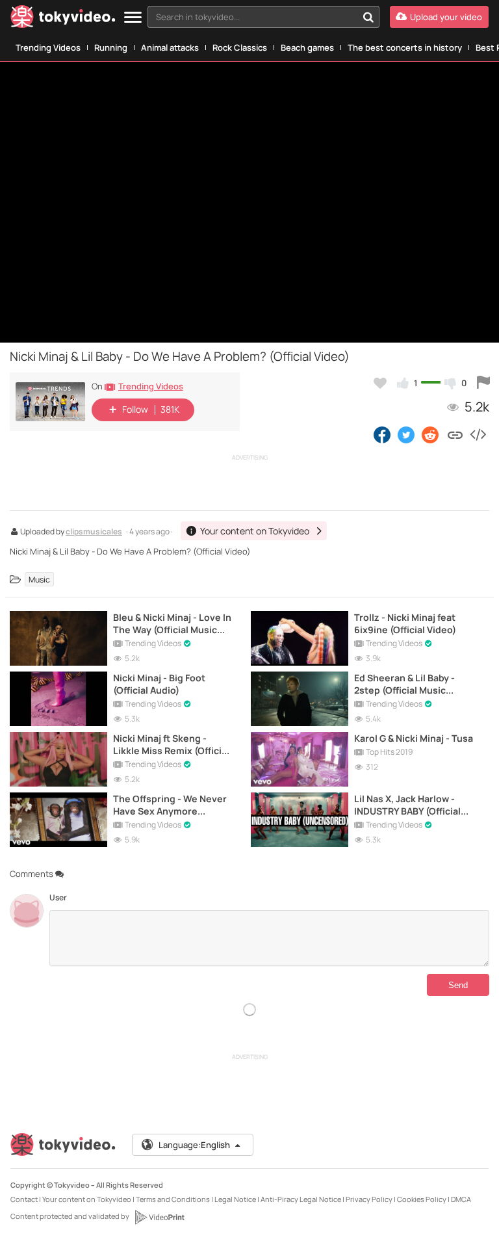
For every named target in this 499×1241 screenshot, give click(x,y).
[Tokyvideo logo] (63, 19)
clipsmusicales (94, 532)
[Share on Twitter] (406, 434)
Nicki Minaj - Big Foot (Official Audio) (159, 684)
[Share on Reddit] (431, 434)
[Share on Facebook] (382, 434)
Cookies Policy (421, 1199)
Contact (24, 1199)
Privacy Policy (369, 1199)
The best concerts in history (405, 47)
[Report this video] (483, 383)
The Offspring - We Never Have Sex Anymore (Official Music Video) (170, 804)
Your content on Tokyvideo (86, 1199)
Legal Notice (235, 1199)
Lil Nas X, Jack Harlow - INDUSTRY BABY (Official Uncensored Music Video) (412, 804)
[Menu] (132, 18)
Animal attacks (170, 47)
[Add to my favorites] (380, 383)
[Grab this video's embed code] (477, 434)
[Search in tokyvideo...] (368, 17)
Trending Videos (48, 47)
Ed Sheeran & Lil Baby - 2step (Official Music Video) (404, 684)
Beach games (307, 47)
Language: (194, 1145)
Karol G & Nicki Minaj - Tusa (413, 738)
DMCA (461, 1199)
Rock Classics (239, 47)
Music (39, 579)
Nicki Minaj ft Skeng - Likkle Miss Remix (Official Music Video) (171, 744)
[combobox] (263, 17)
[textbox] (252, 17)
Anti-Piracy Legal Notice (301, 1199)
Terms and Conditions (173, 1199)
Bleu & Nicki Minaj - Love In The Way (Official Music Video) (172, 623)
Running (110, 47)
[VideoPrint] (159, 1216)
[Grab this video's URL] (455, 434)
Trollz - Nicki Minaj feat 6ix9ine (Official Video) (405, 623)
